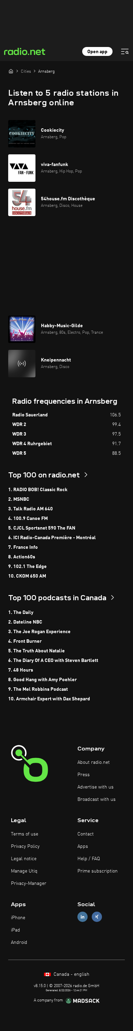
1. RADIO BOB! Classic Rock (38, 489)
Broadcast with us (96, 799)
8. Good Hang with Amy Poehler (42, 679)
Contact (85, 834)
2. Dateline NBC (25, 622)
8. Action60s (21, 557)
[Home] (11, 71)
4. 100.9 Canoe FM (28, 518)
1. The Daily (20, 612)
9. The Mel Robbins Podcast (38, 689)
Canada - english (70, 974)
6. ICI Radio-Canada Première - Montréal (52, 537)
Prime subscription (97, 871)
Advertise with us (95, 787)
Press (83, 774)
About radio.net (93, 762)
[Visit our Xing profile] (97, 917)
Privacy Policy (25, 846)
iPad (15, 930)
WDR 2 (19, 424)
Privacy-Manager (28, 883)
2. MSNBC (18, 499)
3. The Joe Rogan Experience (39, 631)
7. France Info (23, 547)
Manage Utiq (24, 871)
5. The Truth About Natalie (36, 651)
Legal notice (23, 858)
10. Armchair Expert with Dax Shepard (49, 699)
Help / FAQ (88, 858)
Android (19, 942)
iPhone (18, 917)
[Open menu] (125, 51)
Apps (82, 846)
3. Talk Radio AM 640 (30, 509)
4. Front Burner (25, 641)
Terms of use (24, 834)
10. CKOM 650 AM (27, 576)
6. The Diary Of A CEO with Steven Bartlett (53, 660)
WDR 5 (19, 453)
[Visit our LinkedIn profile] (82, 917)
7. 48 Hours (20, 670)
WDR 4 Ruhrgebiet (32, 443)
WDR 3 (19, 434)
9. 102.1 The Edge (27, 566)
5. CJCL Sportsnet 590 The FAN (41, 528)
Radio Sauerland (30, 415)
